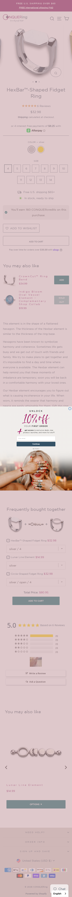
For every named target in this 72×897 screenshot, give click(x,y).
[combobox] (60, 893)
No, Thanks (36, 448)
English (57, 893)
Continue (36, 444)
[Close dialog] (70, 408)
